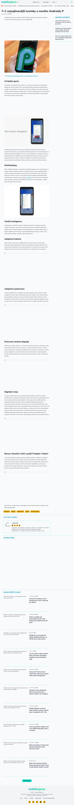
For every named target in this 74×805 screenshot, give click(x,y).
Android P (29, 177)
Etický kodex (38, 798)
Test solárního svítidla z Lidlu (62, 6)
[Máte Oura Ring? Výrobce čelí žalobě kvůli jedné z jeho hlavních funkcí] (16, 749)
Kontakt (31, 798)
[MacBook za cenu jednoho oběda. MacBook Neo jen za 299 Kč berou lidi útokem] (16, 639)
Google (27, 511)
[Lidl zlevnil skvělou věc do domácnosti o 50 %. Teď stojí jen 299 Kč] (16, 602)
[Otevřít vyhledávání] (71, 2)
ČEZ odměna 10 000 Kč (47, 6)
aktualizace (6, 511)
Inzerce (26, 798)
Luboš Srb (3, 14)
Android (13, 511)
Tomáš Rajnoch (32, 596)
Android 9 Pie (20, 511)
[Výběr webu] (18, 2)
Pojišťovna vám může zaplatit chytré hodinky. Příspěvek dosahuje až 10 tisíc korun (63, 30)
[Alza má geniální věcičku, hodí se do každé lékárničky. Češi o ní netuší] (16, 730)
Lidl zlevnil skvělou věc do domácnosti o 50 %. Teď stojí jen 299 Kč (63, 22)
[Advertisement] (26, 30)
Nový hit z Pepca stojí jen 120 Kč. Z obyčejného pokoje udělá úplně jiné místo (63, 37)
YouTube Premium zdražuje (9, 6)
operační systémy (35, 511)
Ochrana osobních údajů (48, 798)
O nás (21, 798)
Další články (27, 780)
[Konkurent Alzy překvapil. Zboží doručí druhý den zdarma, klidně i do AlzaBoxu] (16, 694)
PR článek (31, 632)
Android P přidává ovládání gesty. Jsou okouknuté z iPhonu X (22, 76)
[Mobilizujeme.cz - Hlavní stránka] (9, 2)
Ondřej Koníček (32, 614)
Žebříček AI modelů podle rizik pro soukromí (28, 6)
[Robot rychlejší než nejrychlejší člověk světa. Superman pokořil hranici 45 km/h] (16, 621)
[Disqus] (37, 555)
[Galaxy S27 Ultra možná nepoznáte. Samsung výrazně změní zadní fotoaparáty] (16, 675)
